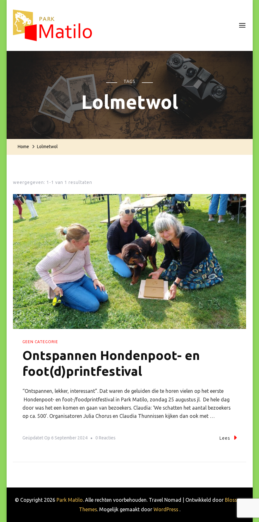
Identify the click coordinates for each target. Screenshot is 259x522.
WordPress (166, 509)
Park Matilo (70, 500)
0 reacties (105, 439)
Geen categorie (40, 342)
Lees (225, 438)
